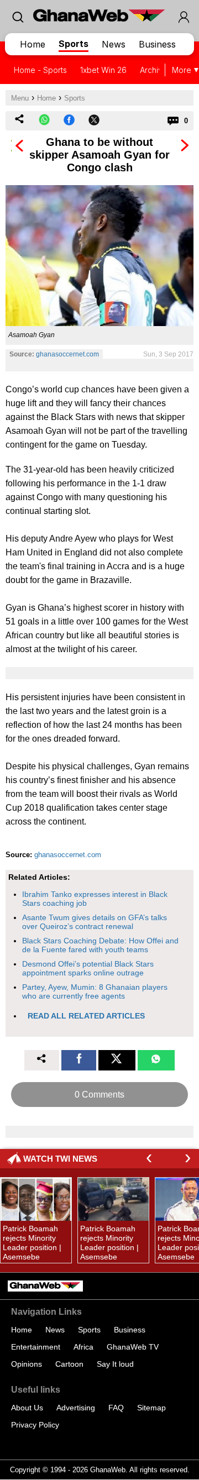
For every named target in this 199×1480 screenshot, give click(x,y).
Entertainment (35, 1346)
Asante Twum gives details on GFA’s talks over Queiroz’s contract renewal (94, 922)
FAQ (116, 1407)
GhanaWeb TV (133, 1346)
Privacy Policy (35, 1424)
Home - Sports (40, 70)
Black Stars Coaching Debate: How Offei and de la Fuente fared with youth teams (100, 945)
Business (157, 44)
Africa (83, 1346)
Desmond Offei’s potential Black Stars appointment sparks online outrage (88, 968)
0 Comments (99, 1094)
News (113, 44)
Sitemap (151, 1407)
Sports (73, 43)
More (181, 70)
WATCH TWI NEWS (60, 1158)
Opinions (26, 1364)
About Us (27, 1407)
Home (32, 44)
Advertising (75, 1407)
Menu (20, 98)
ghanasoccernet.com (67, 354)
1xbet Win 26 (103, 70)
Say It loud (115, 1364)
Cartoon (69, 1364)
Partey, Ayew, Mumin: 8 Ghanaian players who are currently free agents (94, 991)
